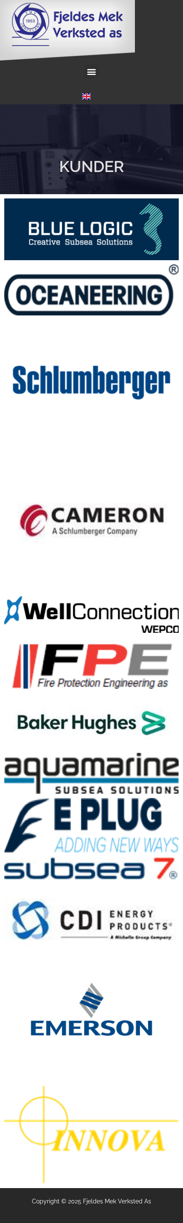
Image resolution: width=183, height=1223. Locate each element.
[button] (92, 72)
